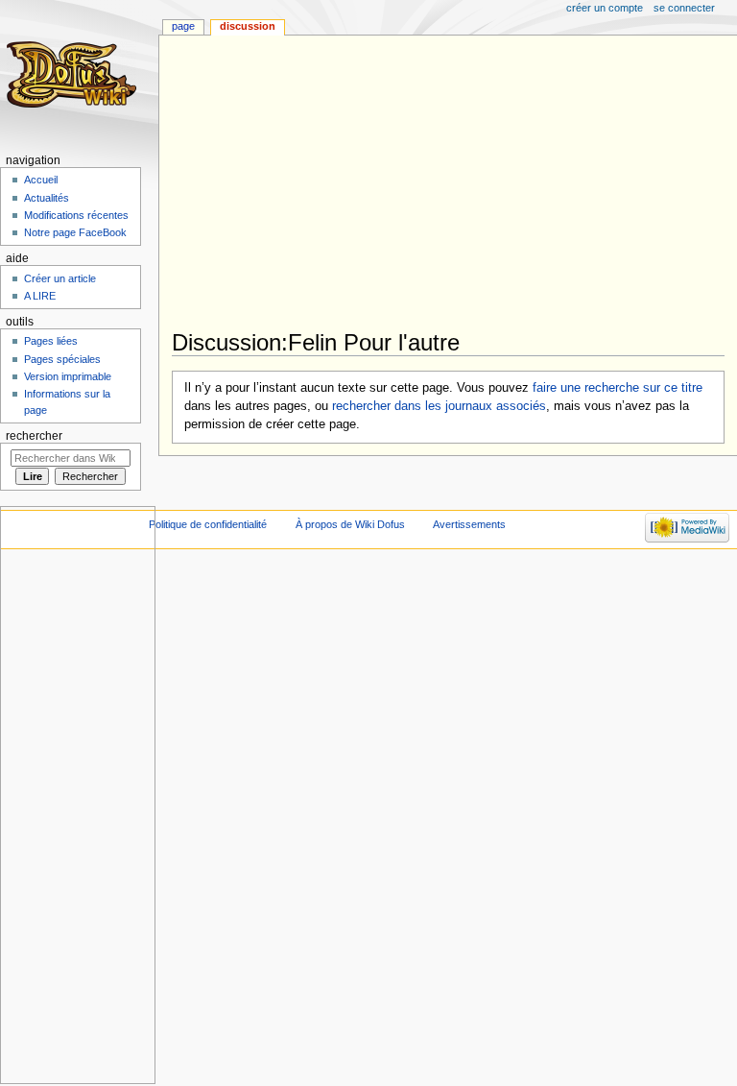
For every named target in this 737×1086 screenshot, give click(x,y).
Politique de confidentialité (208, 524)
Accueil (41, 179)
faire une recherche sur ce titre (617, 388)
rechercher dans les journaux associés (439, 406)
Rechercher (34, 436)
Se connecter (684, 7)
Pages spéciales (62, 359)
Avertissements (469, 524)
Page (183, 26)
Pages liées (51, 341)
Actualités (46, 198)
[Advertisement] (454, 184)
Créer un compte (604, 7)
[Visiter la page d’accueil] (74, 74)
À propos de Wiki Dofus (350, 524)
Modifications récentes (76, 215)
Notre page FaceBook (75, 232)
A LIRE (40, 296)
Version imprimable (67, 376)
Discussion (247, 26)
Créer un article (60, 278)
